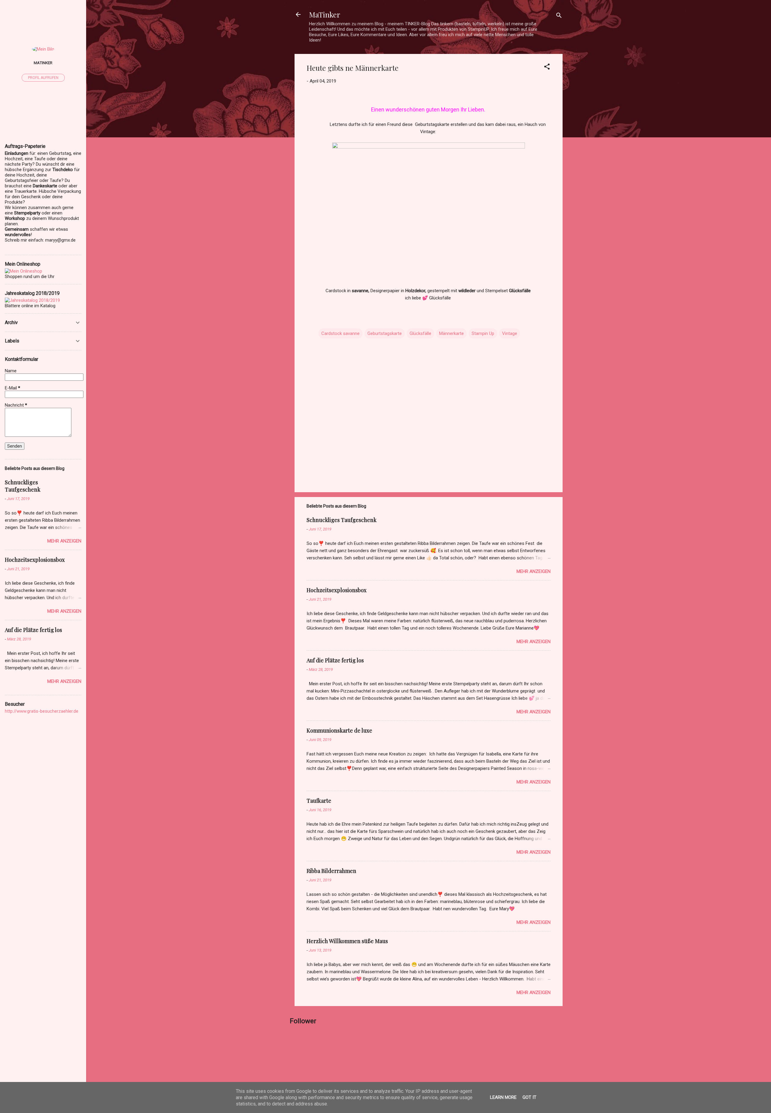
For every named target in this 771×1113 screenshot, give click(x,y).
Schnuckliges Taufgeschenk (341, 520)
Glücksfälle (420, 333)
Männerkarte (451, 333)
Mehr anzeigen (534, 571)
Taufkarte (319, 800)
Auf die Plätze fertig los (335, 660)
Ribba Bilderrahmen (331, 870)
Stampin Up (483, 333)
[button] (547, 67)
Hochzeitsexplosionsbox (337, 590)
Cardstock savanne (340, 333)
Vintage (509, 333)
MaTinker (324, 14)
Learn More (503, 1097)
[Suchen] (559, 16)
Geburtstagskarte (384, 333)
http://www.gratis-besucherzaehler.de (41, 711)
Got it (529, 1097)
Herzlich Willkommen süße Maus (347, 941)
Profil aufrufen (43, 78)
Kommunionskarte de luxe (339, 730)
